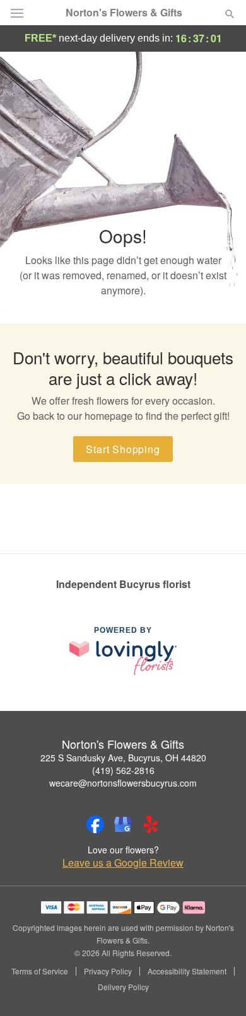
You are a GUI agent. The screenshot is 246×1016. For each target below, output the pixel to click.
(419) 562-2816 (123, 770)
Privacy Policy (108, 971)
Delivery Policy (123, 987)
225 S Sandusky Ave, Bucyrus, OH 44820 (123, 757)
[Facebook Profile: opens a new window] (95, 824)
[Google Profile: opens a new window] (123, 824)
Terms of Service (39, 971)
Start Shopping (123, 449)
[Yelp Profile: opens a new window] (151, 824)
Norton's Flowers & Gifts (124, 13)
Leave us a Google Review (123, 863)
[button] (219, 987)
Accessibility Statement (187, 971)
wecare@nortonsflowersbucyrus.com (123, 782)
